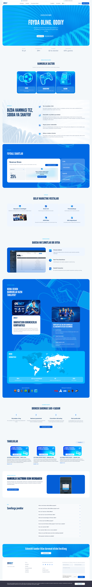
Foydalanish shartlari (46, 571)
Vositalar (27, 3)
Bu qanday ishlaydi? (49, 36)
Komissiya (22, 3)
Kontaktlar (58, 3)
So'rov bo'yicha (66, 167)
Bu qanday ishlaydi (34, 3)
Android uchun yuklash (12, 489)
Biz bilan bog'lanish (42, 176)
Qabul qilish (79, 583)
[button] (63, 3)
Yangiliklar (52, 3)
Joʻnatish (81, 576)
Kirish (80, 3)
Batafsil (38, 584)
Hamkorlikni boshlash (52, 165)
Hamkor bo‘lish (85, 3)
